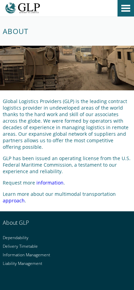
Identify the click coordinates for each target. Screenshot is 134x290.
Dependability (16, 238)
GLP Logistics (67, 9)
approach (14, 200)
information (50, 182)
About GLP (16, 222)
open (126, 8)
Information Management (26, 255)
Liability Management (22, 263)
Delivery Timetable (20, 246)
